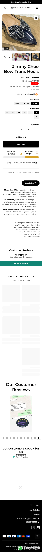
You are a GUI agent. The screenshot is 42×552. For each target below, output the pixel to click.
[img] (21, 455)
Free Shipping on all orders (21, 2)
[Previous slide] (9, 56)
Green (18, 103)
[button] (4, 7)
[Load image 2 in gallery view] (26, 57)
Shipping (24, 87)
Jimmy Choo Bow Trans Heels (19, 173)
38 (25, 112)
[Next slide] (4, 56)
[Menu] (37, 7)
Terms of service (11, 547)
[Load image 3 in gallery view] (17, 57)
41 (7, 112)
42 (36, 117)
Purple (26, 103)
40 (13, 112)
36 (36, 112)
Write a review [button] (21, 263)
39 (19, 112)
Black (35, 103)
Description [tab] (29, 183)
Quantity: (35, 125)
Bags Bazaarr (29, 543)
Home (36, 173)
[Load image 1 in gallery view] (35, 57)
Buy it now (21, 144)
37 (30, 112)
